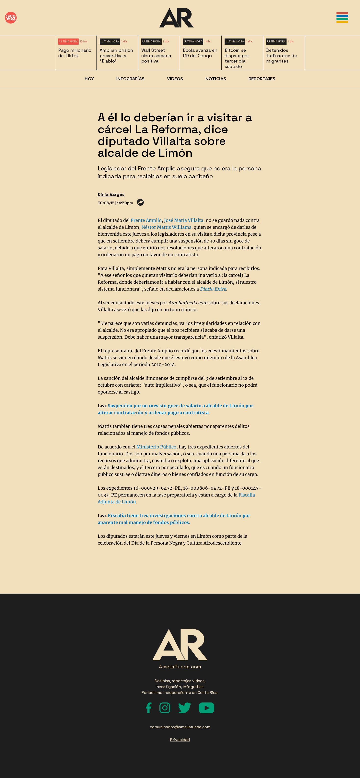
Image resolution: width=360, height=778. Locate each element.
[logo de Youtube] (206, 707)
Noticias (215, 79)
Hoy (89, 79)
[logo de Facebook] (149, 707)
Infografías (130, 79)
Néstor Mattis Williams (166, 227)
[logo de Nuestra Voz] (11, 18)
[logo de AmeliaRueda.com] (176, 17)
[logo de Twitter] (184, 707)
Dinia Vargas (111, 194)
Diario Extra (213, 289)
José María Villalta (183, 220)
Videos (175, 79)
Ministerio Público (156, 447)
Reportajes (262, 79)
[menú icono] (342, 17)
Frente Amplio (146, 220)
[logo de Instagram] (164, 707)
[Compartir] (140, 202)
